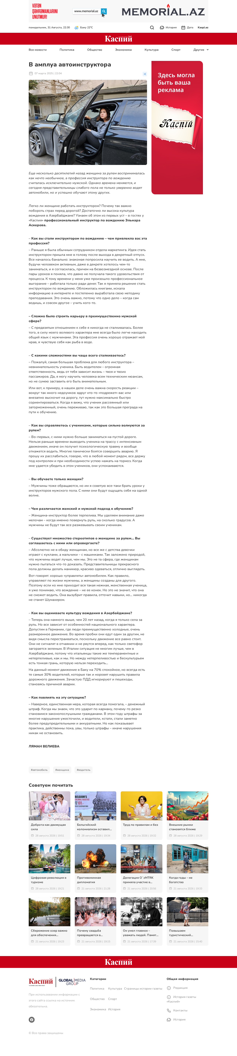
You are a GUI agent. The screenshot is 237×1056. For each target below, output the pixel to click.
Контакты (180, 1010)
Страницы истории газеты (143, 989)
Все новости (38, 50)
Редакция (180, 988)
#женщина (62, 770)
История (171, 27)
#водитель (83, 770)
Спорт (176, 50)
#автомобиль (39, 770)
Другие (198, 50)
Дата (190, 27)
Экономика (123, 50)
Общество (94, 50)
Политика (67, 50)
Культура (151, 50)
